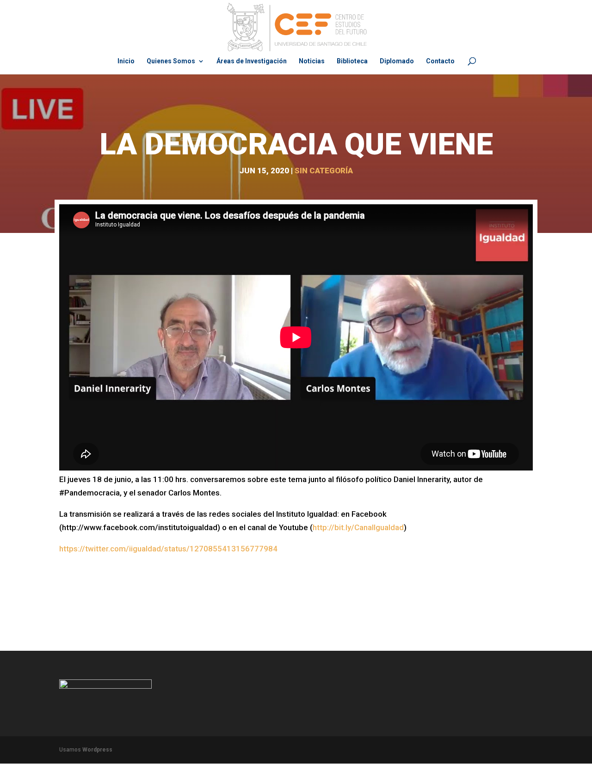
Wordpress (97, 749)
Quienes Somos (171, 61)
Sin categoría (324, 170)
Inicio (126, 61)
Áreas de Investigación (251, 61)
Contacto (440, 61)
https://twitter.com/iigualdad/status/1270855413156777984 (168, 548)
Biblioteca (352, 61)
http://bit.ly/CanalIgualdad (358, 527)
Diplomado (397, 61)
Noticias (312, 61)
